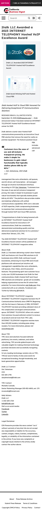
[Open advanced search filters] (33, 18)
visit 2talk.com (30, 285)
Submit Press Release (13, 503)
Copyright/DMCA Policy (11, 508)
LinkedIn (5, 414)
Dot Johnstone (20, 187)
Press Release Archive (24, 499)
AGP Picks (5, 3)
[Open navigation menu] (3, 18)
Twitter (4, 412)
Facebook (5, 409)
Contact (37, 508)
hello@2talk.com (8, 403)
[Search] (29, 18)
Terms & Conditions (30, 503)
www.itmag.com (8, 329)
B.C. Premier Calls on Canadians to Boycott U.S (22, 3)
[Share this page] (39, 18)
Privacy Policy (27, 508)
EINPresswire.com (24, 118)
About (11, 499)
